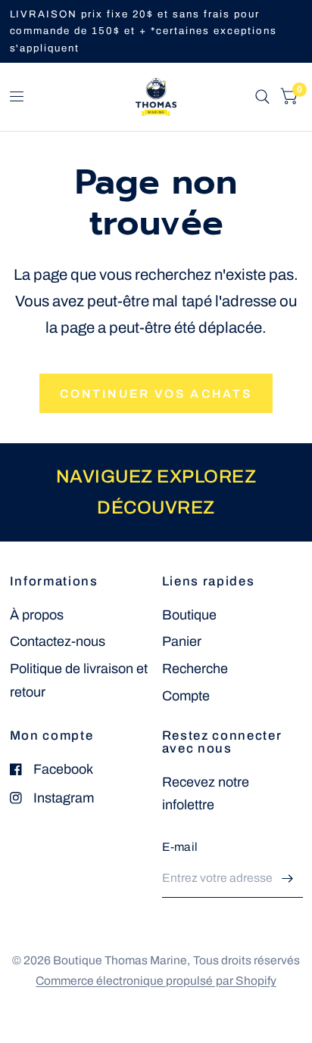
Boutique (189, 614)
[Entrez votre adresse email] (288, 878)
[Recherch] (262, 97)
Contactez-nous (57, 641)
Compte (186, 695)
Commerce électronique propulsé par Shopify (156, 980)
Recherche (195, 668)
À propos (37, 614)
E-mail (180, 846)
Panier (181, 641)
